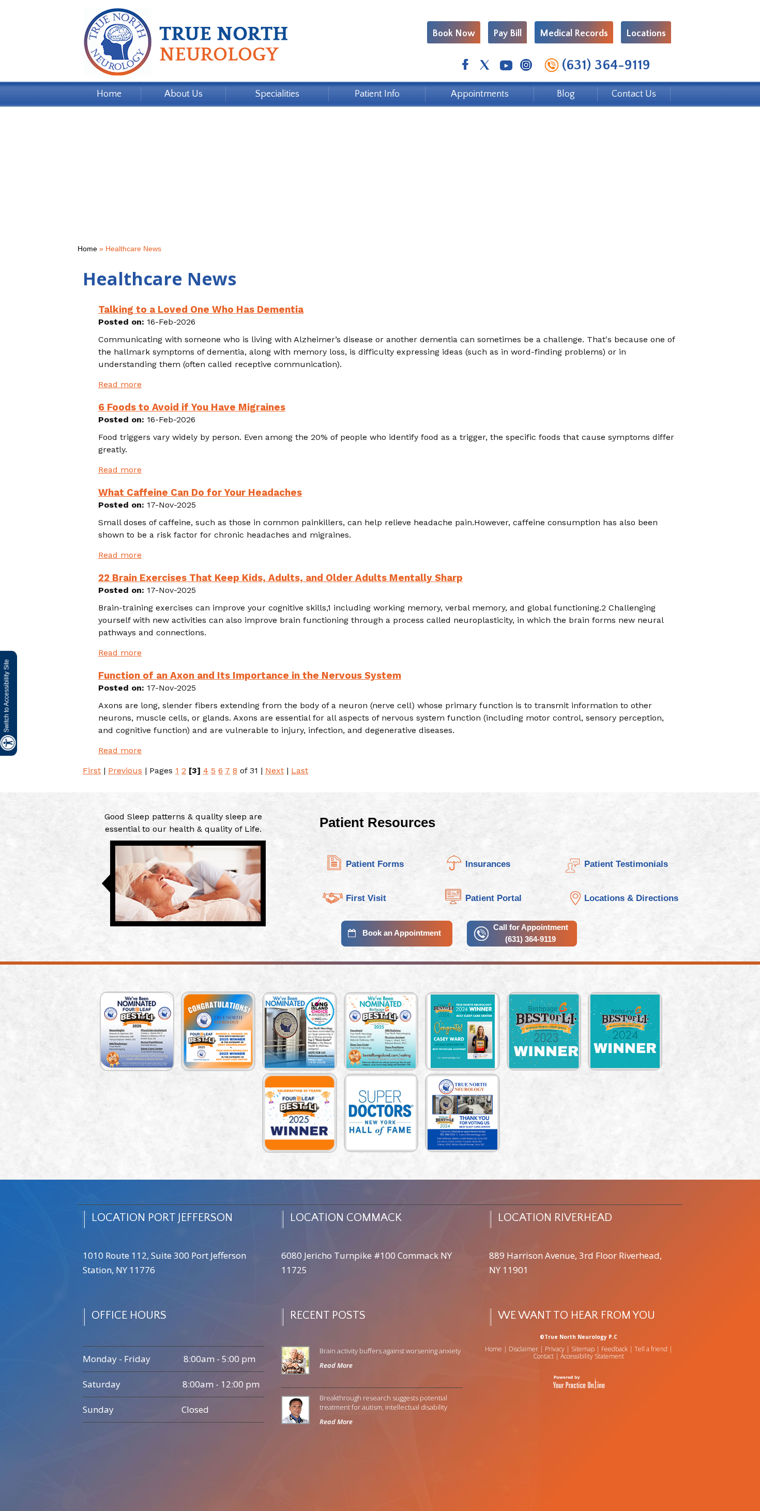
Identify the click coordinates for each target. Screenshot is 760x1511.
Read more (120, 384)
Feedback (614, 1349)
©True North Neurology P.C (578, 1336)
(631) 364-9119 (606, 65)
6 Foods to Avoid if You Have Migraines (191, 407)
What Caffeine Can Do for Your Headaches (200, 492)
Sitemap (583, 1349)
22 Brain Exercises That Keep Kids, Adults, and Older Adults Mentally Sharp (280, 578)
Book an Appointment (401, 932)
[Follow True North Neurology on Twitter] (485, 66)
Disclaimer (523, 1349)
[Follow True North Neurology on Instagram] (525, 66)
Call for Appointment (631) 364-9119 (530, 933)
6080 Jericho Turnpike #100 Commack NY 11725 (366, 1262)
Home (109, 94)
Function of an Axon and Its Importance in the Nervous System (249, 675)
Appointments (480, 94)
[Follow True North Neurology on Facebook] (465, 66)
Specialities (277, 94)
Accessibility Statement (592, 1356)
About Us (183, 94)
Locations (646, 33)
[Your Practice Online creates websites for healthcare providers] (579, 1381)
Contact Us (634, 94)
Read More (336, 1365)
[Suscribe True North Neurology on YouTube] (505, 66)
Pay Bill (507, 33)
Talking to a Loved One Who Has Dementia (200, 309)
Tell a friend (650, 1349)
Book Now (453, 33)
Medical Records (574, 33)
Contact (543, 1356)
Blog (566, 94)
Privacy (555, 1349)
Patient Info (377, 94)
